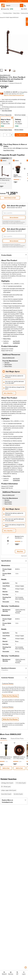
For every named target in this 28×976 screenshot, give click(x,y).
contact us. (5, 703)
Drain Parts (16, 13)
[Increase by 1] (11, 135)
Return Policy (7, 338)
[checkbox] (13, 160)
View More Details (7, 110)
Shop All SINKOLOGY (9, 357)
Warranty (6, 362)
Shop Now (20, 551)
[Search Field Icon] (21, 5)
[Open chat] (27, 22)
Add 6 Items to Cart (10, 197)
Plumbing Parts (7, 13)
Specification (8, 364)
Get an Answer (14, 217)
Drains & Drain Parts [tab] (17, 738)
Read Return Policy (8, 150)
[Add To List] (22, 77)
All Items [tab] (3, 738)
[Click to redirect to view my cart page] (25, 5)
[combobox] (12, 5)
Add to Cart (22, 135)
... (1, 13)
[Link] (17, 174)
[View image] (1, 70)
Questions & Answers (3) (15, 83)
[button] (14, 255)
